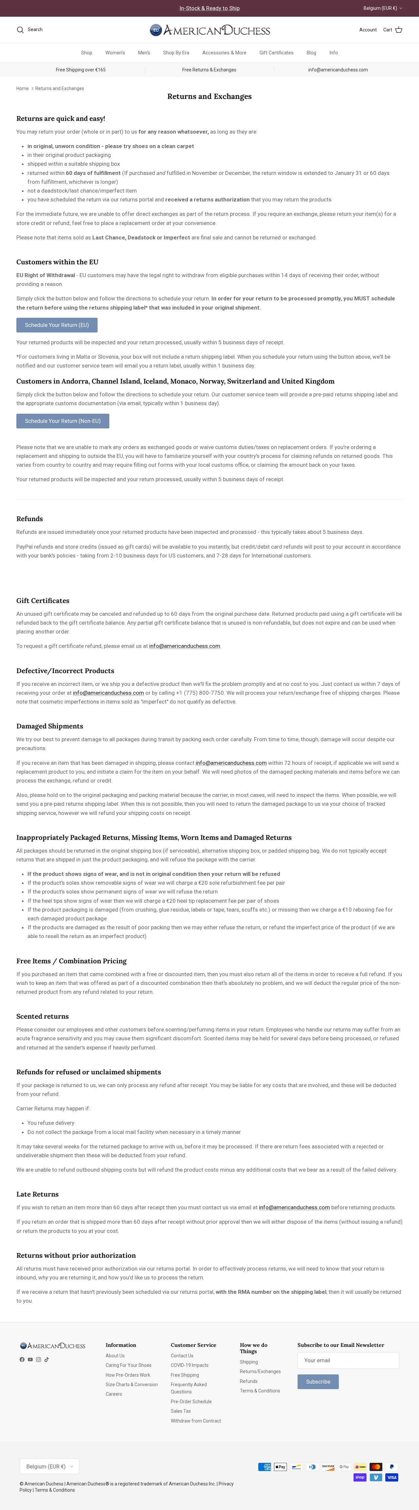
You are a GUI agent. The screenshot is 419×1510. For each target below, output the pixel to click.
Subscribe (318, 1381)
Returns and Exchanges (59, 88)
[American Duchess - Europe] (209, 29)
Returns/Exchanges (260, 1371)
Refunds (249, 1381)
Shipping (249, 1362)
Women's (115, 53)
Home (22, 88)
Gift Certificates (277, 53)
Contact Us (182, 1355)
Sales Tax (181, 1411)
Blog (311, 53)
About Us (115, 1355)
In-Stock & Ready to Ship (209, 8)
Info (333, 53)
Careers (114, 1394)
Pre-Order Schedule (191, 1401)
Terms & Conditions (260, 1390)
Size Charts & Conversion (132, 1384)
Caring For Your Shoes (129, 1365)
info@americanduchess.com (184, 646)
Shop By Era (176, 53)
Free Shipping (185, 1375)
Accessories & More (224, 53)
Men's (144, 53)
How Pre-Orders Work (128, 1375)
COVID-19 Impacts (190, 1365)
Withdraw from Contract (196, 1421)
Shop (86, 53)
